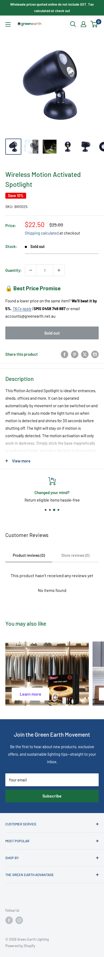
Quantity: (13, 270)
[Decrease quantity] (30, 270)
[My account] (83, 24)
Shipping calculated (42, 233)
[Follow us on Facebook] (9, 920)
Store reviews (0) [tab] (75, 555)
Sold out (52, 332)
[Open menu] (8, 24)
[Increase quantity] (59, 270)
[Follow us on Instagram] (19, 920)
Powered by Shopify (20, 946)
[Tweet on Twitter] (85, 354)
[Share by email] (95, 354)
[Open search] (73, 24)
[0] (94, 24)
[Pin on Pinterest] (74, 354)
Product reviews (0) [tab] (29, 555)
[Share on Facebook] (64, 354)
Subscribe (52, 795)
